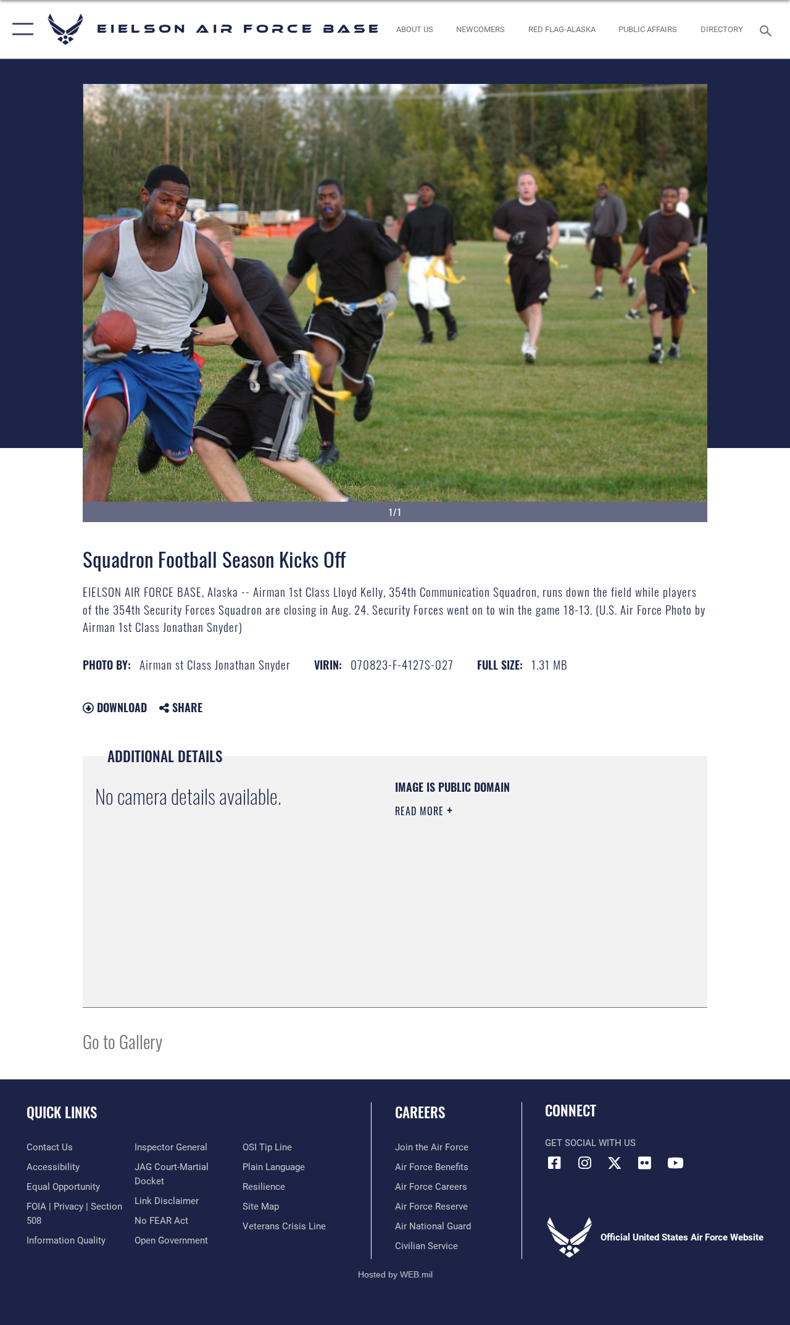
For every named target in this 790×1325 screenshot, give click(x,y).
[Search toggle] (767, 29)
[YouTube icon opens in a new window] (675, 1162)
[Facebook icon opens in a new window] (554, 1162)
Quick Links (62, 1112)
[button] (20, 29)
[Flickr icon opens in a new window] (645, 1162)
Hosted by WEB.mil (395, 1274)
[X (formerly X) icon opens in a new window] (614, 1162)
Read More (421, 811)
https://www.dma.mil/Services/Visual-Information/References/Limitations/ (505, 915)
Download (120, 707)
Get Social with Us (590, 1142)
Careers (420, 1112)
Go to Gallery (122, 1041)
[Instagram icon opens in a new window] (584, 1162)
